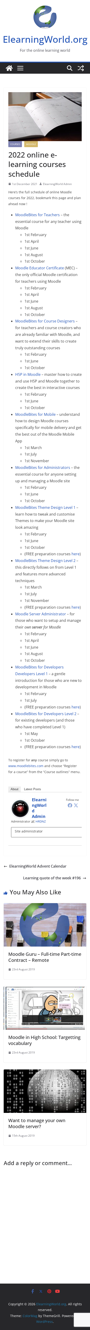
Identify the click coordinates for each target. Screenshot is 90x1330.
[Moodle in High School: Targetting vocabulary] (45, 989)
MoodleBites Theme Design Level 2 (45, 560)
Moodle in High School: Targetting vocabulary (44, 1040)
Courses (15, 144)
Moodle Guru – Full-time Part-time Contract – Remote (44, 957)
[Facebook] (70, 805)
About (14, 789)
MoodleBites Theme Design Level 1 (45, 507)
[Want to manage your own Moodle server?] (45, 1072)
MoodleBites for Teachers (37, 214)
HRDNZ (41, 821)
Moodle (31, 144)
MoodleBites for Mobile (35, 414)
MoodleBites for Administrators (42, 467)
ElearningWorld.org (45, 39)
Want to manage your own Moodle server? (36, 1123)
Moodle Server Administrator (40, 613)
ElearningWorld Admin (57, 184)
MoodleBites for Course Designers (45, 321)
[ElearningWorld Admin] (20, 802)
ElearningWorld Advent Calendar (37, 866)
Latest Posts (32, 789)
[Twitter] (76, 805)
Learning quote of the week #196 (52, 878)
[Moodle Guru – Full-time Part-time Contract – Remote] (45, 906)
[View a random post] (80, 68)
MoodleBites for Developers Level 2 (45, 713)
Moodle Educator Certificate (39, 267)
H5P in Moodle (28, 374)
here (76, 553)
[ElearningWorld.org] (9, 68)
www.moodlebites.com (25, 766)
